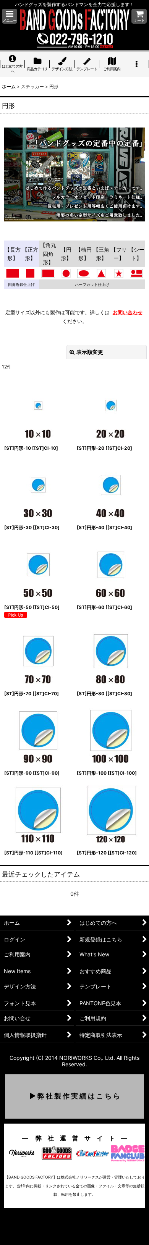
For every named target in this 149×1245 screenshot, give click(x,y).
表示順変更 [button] (89, 352)
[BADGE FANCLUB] (127, 1152)
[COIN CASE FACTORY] (92, 1152)
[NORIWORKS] (21, 1152)
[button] (9, 16)
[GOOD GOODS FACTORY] (57, 1152)
